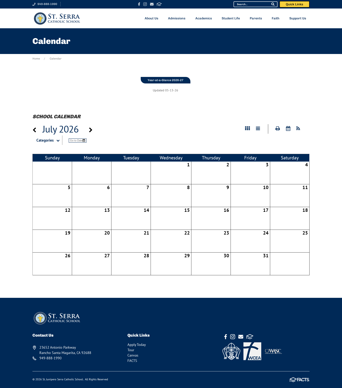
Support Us (297, 18)
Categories (45, 140)
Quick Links (294, 4)
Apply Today (136, 344)
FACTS (159, 4)
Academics (203, 18)
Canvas (132, 355)
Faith (275, 18)
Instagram (145, 4)
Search (272, 4)
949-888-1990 (47, 4)
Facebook (139, 4)
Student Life (231, 18)
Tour (130, 350)
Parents (256, 18)
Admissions (176, 18)
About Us (151, 18)
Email (152, 4)
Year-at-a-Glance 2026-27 (165, 80)
